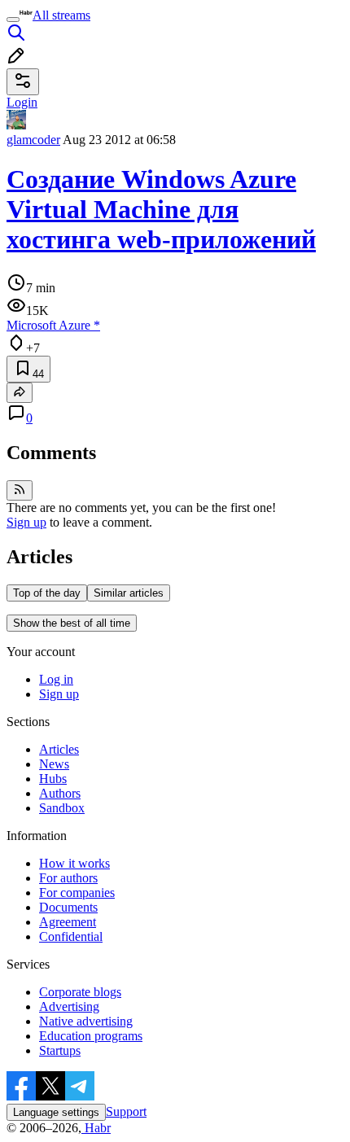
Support (126, 1111)
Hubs (53, 778)
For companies (77, 892)
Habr (96, 1128)
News (54, 764)
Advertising (69, 1006)
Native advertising (86, 1021)
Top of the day (47, 593)
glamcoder (33, 140)
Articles (59, 749)
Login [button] (22, 102)
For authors (68, 878)
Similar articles (129, 593)
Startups (60, 1050)
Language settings (56, 1112)
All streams (61, 15)
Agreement (67, 922)
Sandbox (62, 808)
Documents (68, 907)
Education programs (90, 1036)
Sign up (26, 522)
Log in (56, 679)
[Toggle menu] (13, 19)
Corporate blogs (80, 992)
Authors (60, 793)
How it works (74, 863)
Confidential (71, 936)
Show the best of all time (71, 623)
